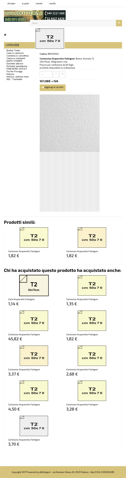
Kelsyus (10, 74)
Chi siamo (11, 3)
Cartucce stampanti (16, 58)
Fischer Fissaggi (14, 71)
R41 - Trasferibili (14, 79)
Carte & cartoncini (15, 53)
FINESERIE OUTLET (17, 69)
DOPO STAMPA (14, 61)
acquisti (25, 3)
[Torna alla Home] (5, 34)
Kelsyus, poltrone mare (18, 76)
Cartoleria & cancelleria (18, 56)
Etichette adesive (15, 63)
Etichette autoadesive (17, 66)
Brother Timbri (13, 50)
